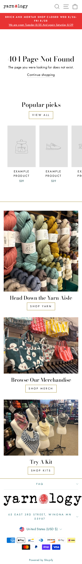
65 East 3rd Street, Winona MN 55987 (40, 516)
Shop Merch (41, 389)
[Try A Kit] (41, 428)
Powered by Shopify (41, 560)
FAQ (40, 484)
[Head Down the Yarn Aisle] (41, 251)
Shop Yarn (41, 306)
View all (41, 115)
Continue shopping (41, 74)
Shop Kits (41, 471)
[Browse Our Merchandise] (41, 345)
